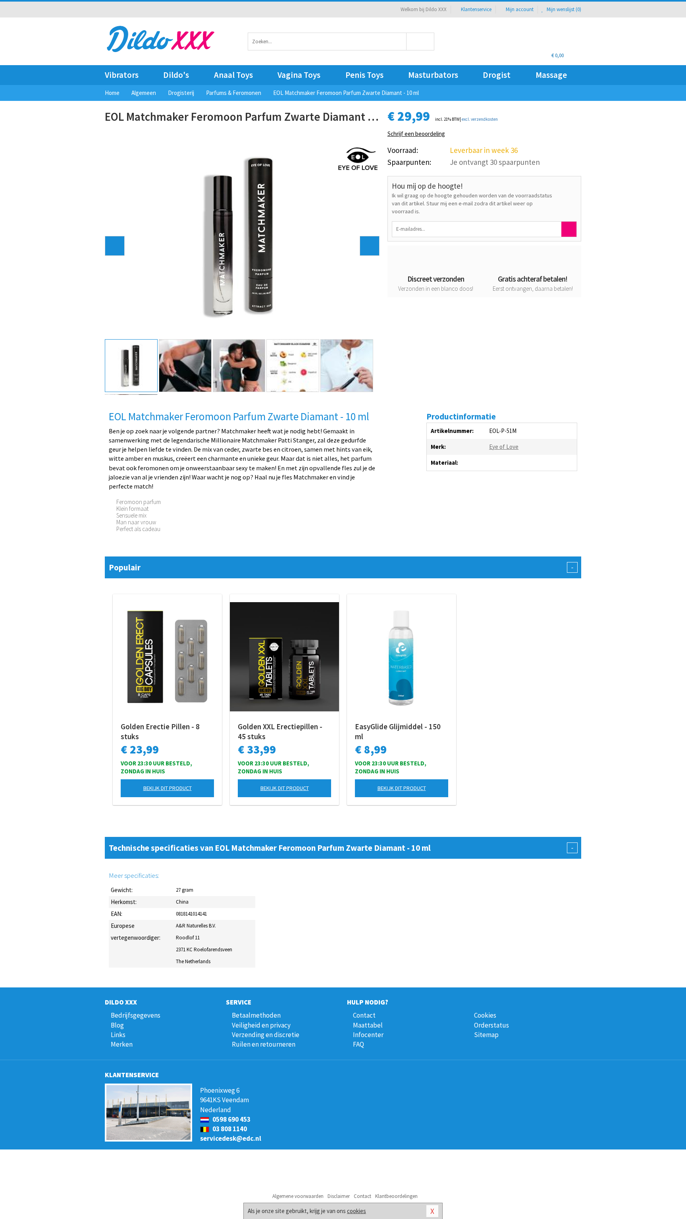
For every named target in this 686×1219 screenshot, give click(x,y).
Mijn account (520, 9)
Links (118, 1034)
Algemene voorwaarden (298, 1196)
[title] (358, 158)
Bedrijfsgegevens (135, 1015)
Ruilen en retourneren (263, 1044)
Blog (117, 1025)
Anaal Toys (233, 75)
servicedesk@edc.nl (230, 1138)
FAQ (358, 1044)
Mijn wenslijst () (563, 9)
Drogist (497, 75)
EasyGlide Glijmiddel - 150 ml (398, 731)
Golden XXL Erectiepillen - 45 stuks (280, 731)
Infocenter (368, 1034)
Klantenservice (476, 9)
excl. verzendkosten (480, 119)
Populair (341, 567)
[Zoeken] (421, 41)
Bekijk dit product (167, 788)
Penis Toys (364, 75)
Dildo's (176, 75)
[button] (115, 246)
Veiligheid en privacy (261, 1025)
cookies (356, 1211)
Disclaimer (339, 1196)
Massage (551, 75)
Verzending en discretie (265, 1034)
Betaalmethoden (256, 1015)
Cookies (485, 1015)
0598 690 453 (231, 1119)
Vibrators (122, 75)
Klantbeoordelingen (396, 1196)
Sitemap (486, 1034)
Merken (122, 1044)
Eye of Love (503, 446)
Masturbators (433, 75)
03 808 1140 (229, 1128)
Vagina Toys (298, 75)
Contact (364, 1015)
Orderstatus (491, 1025)
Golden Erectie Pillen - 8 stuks (160, 731)
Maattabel (368, 1025)
